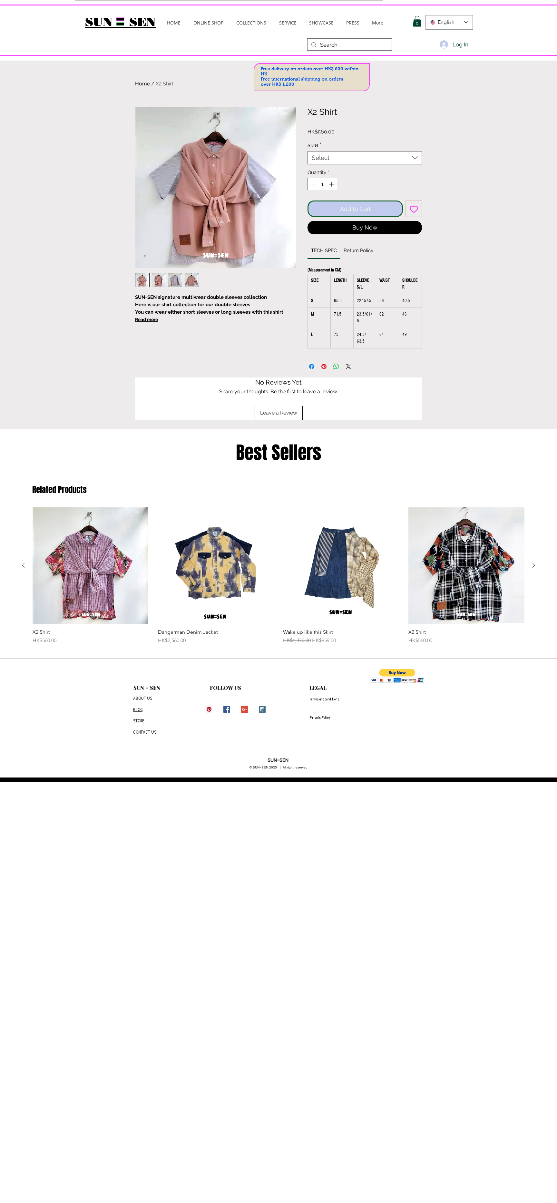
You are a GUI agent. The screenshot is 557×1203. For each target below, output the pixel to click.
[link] (324, 250)
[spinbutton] (322, 184)
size (314, 144)
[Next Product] (534, 565)
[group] (278, 576)
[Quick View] (91, 565)
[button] (251, 23)
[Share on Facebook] (312, 366)
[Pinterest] (209, 709)
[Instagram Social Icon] (262, 709)
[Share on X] (348, 366)
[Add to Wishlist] (414, 208)
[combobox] (365, 157)
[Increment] (332, 184)
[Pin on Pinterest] (324, 366)
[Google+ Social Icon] (244, 709)
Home (142, 84)
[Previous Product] (23, 565)
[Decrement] (312, 184)
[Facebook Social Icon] (226, 709)
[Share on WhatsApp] (336, 366)
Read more (146, 319)
